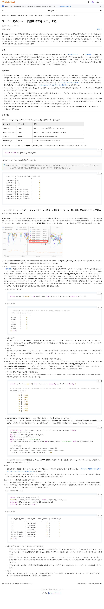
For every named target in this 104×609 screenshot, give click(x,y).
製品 (98, 29)
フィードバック (55, 593)
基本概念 (88, 55)
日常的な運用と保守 (31, 15)
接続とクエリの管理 (44, 15)
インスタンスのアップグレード (69, 82)
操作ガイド (21, 15)
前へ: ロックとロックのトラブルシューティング (17, 583)
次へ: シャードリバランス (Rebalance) (90, 583)
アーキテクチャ (73, 55)
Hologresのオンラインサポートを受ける (53, 85)
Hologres (13, 15)
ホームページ (5, 15)
